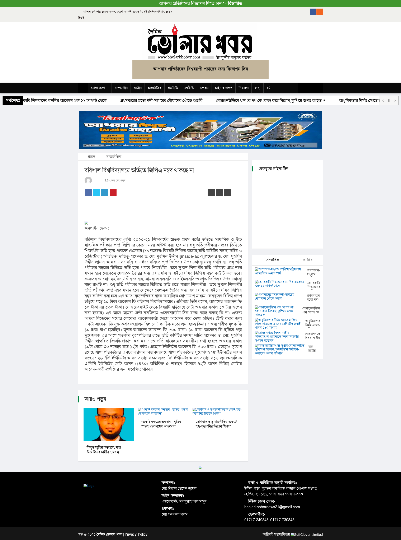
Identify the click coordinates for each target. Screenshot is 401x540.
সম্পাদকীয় (121, 88)
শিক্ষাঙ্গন (244, 88)
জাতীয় (138, 88)
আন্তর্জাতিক (154, 88)
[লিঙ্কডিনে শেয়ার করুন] (104, 192)
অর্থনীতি (189, 88)
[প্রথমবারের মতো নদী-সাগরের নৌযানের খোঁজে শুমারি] (281, 296)
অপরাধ (204, 88)
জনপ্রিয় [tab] (307, 260)
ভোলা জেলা (98, 88)
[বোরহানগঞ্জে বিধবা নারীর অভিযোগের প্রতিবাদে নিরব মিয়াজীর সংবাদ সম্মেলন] (280, 336)
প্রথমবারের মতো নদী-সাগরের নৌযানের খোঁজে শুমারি (148, 100)
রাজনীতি (173, 88)
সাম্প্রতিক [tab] (272, 260)
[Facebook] (313, 12)
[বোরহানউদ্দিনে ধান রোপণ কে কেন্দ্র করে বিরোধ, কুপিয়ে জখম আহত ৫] (278, 311)
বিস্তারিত (235, 4)
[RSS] (319, 12)
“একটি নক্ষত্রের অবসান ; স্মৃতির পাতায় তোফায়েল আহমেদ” (161, 424)
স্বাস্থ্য (257, 88)
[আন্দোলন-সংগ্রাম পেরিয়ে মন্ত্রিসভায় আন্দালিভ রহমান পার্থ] (281, 271)
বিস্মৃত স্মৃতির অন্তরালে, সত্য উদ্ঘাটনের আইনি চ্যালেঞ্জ (104, 449)
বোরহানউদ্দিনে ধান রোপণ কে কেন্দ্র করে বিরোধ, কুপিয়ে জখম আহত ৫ (257, 100)
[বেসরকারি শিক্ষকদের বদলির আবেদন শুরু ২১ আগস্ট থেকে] (281, 284)
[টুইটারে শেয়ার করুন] (96, 192)
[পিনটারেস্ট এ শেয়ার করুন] (113, 192)
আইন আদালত (223, 88)
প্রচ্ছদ (90, 156)
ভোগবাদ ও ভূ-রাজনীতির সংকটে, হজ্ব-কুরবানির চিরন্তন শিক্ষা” (216, 424)
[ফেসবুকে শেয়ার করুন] (88, 192)
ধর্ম (268, 88)
